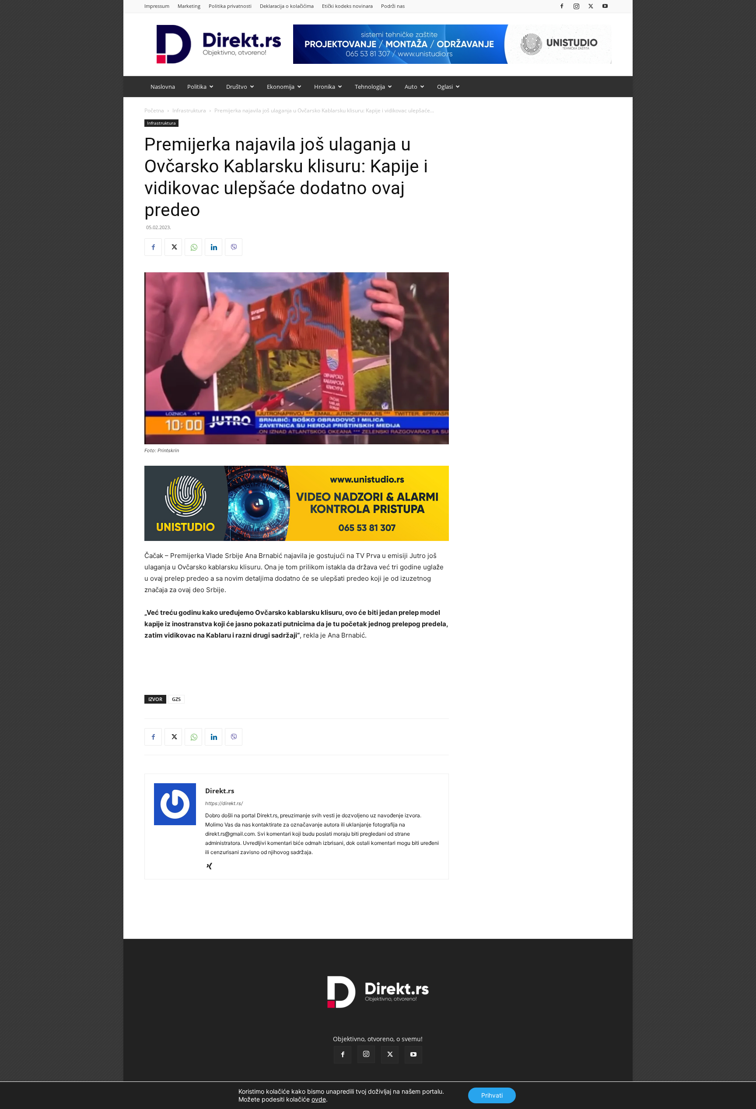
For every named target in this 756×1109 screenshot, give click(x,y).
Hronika (324, 87)
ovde (319, 1099)
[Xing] (212, 866)
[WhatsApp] (193, 247)
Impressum (156, 6)
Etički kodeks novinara (347, 6)
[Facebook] (561, 6)
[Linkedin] (213, 247)
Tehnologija (370, 87)
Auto (411, 87)
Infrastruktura (189, 110)
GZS (176, 699)
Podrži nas (393, 6)
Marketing (189, 6)
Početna (154, 110)
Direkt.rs (219, 790)
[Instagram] (576, 6)
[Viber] (233, 247)
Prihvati (492, 1095)
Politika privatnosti (230, 6)
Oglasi (445, 87)
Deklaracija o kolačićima (287, 6)
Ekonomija (280, 87)
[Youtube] (605, 6)
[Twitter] (590, 6)
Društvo (236, 87)
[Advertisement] (296, 665)
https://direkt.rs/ (224, 803)
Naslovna (162, 87)
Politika (196, 87)
